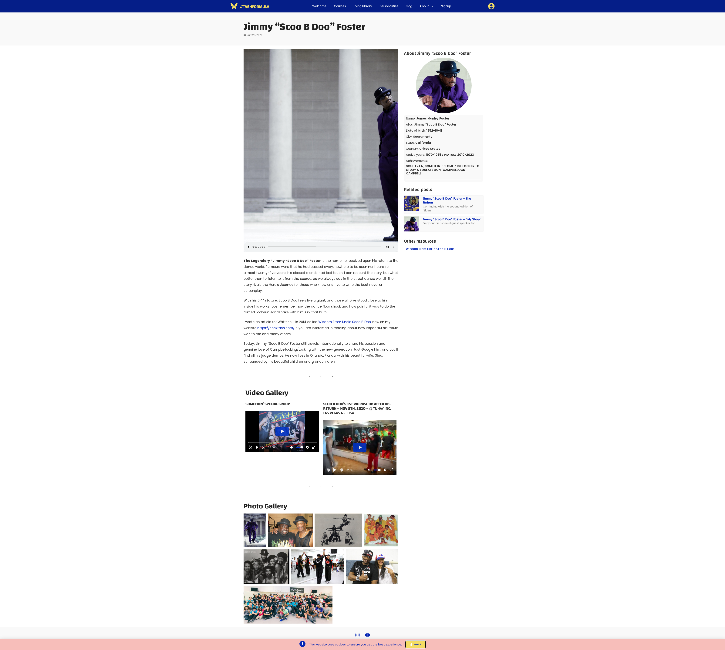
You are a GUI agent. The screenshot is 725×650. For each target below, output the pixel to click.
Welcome (319, 6)
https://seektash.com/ (276, 328)
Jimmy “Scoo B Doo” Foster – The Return (447, 200)
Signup (446, 6)
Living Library (362, 6)
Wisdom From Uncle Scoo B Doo (344, 322)
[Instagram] (357, 635)
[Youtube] (367, 635)
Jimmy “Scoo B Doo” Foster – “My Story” (452, 219)
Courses (340, 6)
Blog (409, 6)
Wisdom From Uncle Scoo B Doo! (430, 249)
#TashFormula (254, 6)
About (424, 6)
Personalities (388, 6)
